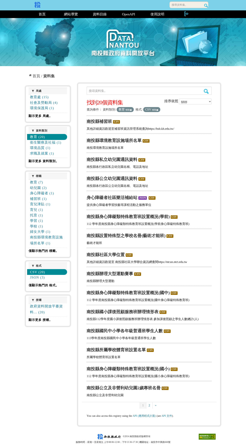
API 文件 (166, 415)
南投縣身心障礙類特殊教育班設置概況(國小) (128, 368)
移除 (127, 110)
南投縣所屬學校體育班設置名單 (116, 349)
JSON (142, 197)
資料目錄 (100, 14)
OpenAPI (128, 14)
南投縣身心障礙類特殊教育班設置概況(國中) (128, 292)
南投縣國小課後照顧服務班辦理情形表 (123, 311)
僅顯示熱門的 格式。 (44, 285)
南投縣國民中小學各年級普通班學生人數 (125, 330)
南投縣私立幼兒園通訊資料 (112, 159)
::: (26, 14)
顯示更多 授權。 (40, 319)
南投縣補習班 (99, 121)
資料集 (49, 76)
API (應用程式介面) (144, 415)
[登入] (186, 13)
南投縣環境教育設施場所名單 (114, 140)
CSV (116, 121)
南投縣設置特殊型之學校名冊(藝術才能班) (126, 235)
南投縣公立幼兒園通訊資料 (112, 178)
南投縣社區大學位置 (106, 254)
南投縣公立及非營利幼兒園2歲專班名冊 (124, 387)
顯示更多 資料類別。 (44, 161)
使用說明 (157, 14)
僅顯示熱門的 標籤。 (44, 250)
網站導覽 (71, 14)
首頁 (42, 14)
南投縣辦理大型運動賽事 (110, 273)
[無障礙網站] (207, 436)
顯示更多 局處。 (40, 115)
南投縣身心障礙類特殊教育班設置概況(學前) (128, 216)
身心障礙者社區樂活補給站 (112, 197)
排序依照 (171, 101)
